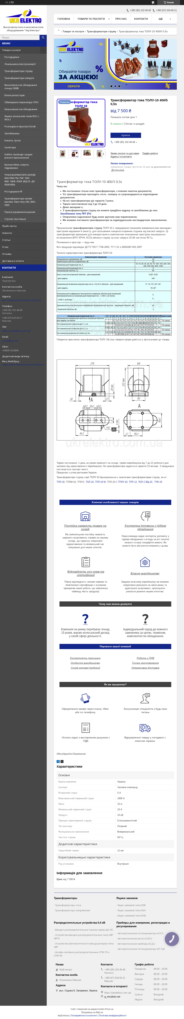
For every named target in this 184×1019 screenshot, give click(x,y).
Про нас (121, 18)
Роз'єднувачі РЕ (13, 191)
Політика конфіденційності (112, 1015)
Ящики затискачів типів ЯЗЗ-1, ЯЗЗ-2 (21, 118)
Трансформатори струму (18, 71)
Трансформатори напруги (19, 78)
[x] (62, 762)
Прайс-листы (9, 226)
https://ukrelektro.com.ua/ (16, 330)
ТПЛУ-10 (122, 482)
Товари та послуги (91, 18)
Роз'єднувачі (11, 57)
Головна (64, 18)
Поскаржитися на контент (84, 1015)
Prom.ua (109, 1009)
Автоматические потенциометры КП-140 (141, 949)
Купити (126, 135)
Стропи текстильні (15, 219)
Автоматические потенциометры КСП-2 (141, 933)
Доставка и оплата (13, 261)
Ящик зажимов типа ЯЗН (132, 910)
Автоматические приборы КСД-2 (136, 943)
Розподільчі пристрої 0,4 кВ (20, 126)
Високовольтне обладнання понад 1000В (20, 86)
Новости (7, 233)
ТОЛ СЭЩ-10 (145, 482)
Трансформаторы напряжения (72, 910)
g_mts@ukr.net (10, 340)
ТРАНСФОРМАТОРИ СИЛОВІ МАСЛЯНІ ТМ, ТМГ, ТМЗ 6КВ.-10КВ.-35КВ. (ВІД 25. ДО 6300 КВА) (19, 179)
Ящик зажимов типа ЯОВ (132, 915)
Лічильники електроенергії (20, 64)
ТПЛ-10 (61, 482)
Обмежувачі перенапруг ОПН (21, 102)
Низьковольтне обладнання (20, 109)
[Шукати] (43, 37)
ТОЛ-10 (90, 482)
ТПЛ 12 (133, 482)
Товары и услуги (11, 50)
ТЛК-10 (158, 482)
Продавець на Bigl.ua (92, 1012)
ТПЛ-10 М (100, 482)
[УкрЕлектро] (23, 17)
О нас (5, 247)
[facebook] (58, 762)
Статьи (6, 240)
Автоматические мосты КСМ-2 (135, 938)
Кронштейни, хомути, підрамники (16, 166)
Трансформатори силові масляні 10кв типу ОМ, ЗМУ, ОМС (20, 202)
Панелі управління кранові (19, 212)
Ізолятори (10, 147)
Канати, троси (12, 140)
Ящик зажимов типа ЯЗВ (132, 905)
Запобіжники (11, 133)
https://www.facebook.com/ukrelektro (23, 364)
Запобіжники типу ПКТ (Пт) (76, 213)
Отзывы (7, 254)
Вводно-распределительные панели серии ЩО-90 (84, 929)
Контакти (141, 18)
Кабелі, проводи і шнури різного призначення (18, 156)
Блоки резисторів (14, 95)
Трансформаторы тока (68, 905)
